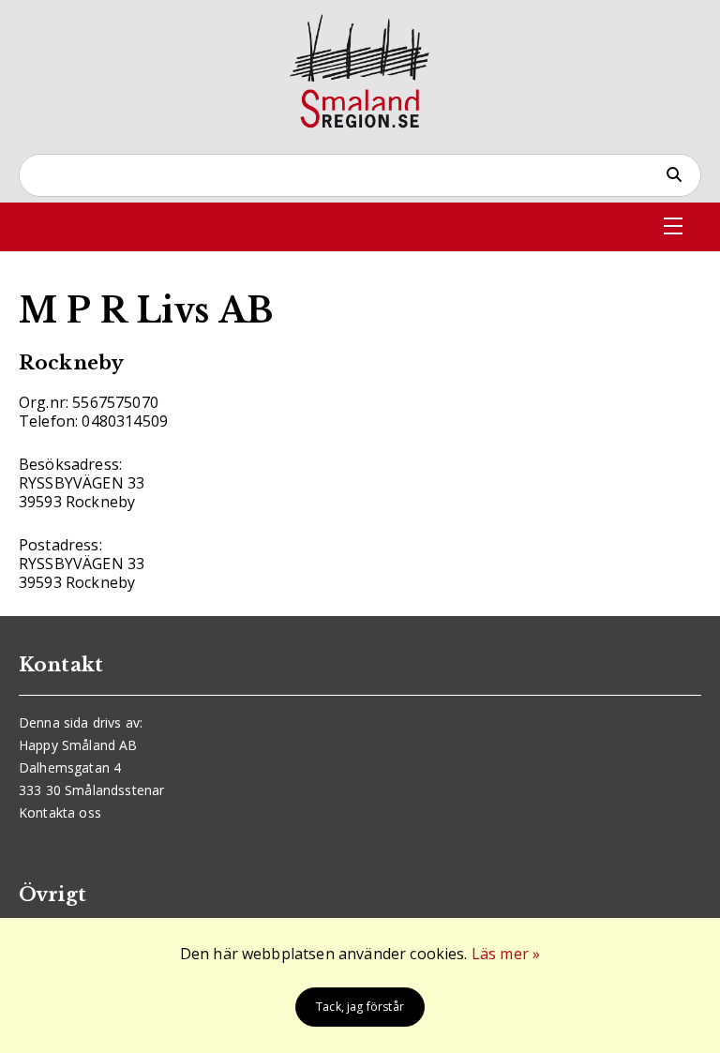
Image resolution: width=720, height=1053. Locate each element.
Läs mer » (506, 953)
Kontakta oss (60, 812)
